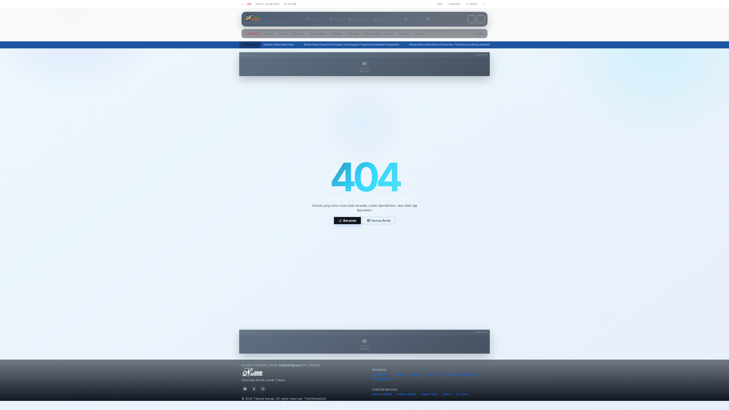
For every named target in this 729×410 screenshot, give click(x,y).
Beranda (349, 220)
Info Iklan (433, 374)
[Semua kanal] (481, 19)
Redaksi (415, 374)
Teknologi (352, 33)
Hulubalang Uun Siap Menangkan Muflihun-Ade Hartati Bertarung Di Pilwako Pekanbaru (464, 44)
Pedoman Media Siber (461, 374)
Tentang (398, 374)
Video (446, 394)
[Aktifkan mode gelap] (484, 4)
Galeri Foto (429, 394)
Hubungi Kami (382, 379)
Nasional (269, 33)
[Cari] (472, 19)
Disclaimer (379, 374)
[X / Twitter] (254, 389)
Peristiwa (404, 33)
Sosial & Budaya (372, 33)
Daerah (390, 33)
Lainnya (418, 33)
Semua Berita (380, 220)
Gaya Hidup (298, 33)
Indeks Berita (406, 394)
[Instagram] (263, 389)
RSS (439, 4)
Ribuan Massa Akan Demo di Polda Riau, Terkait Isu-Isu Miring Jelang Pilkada (363, 44)
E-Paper (472, 4)
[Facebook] (245, 389)
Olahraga (336, 33)
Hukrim (283, 33)
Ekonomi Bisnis (318, 33)
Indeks (480, 33)
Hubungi (454, 4)
